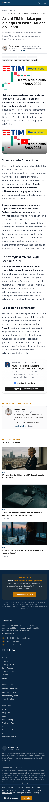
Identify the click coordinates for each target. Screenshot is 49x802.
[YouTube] (14, 650)
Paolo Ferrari (14, 46)
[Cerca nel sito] (39, 3)
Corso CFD (6, 678)
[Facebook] (9, 650)
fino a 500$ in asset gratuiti (28, 580)
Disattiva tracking (11, 798)
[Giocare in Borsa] (7, 2)
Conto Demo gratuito (10, 695)
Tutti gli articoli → (20, 426)
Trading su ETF (8, 675)
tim (16, 60)
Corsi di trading (8, 699)
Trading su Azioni (9, 671)
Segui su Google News (26, 383)
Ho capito (27, 798)
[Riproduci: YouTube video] (24, 141)
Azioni (4, 726)
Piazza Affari (20, 98)
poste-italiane (7, 60)
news (23, 51)
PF (5, 748)
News (11, 10)
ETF (3, 733)
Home (4, 10)
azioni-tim (22, 57)
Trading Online (8, 661)
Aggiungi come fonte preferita (26, 389)
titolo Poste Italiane (20, 324)
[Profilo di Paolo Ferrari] (4, 48)
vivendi (34, 60)
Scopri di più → (7, 760)
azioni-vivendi (32, 57)
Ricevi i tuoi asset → (24, 594)
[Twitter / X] (4, 650)
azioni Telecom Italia (35, 317)
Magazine (6, 713)
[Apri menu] (45, 3)
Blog (4, 716)
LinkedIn (30, 426)
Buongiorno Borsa (9, 730)
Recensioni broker (9, 692)
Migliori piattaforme (10, 689)
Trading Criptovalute (10, 664)
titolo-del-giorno (24, 60)
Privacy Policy (7, 793)
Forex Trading (7, 668)
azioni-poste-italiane (9, 57)
